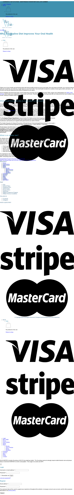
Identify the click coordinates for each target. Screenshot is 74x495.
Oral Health (2, 30)
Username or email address (7, 470)
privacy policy (12, 490)
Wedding (8, 450)
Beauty (7, 168)
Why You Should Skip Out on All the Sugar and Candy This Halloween (18, 160)
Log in (11, 475)
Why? (4, 444)
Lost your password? (5, 478)
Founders (5, 173)
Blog (4, 454)
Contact (5, 456)
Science (5, 452)
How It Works (6, 164)
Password (3, 472)
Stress (7, 448)
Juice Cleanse (9, 169)
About (4, 443)
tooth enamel (11, 110)
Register (2, 493)
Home (4, 163)
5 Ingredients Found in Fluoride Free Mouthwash (12, 159)
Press (4, 455)
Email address (4, 483)
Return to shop (9, 16)
